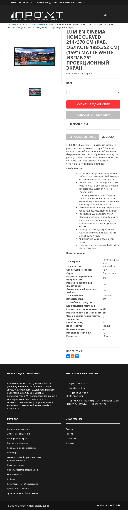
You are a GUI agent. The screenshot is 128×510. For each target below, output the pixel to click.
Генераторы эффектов (17, 443)
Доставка (108, 136)
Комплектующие (14, 474)
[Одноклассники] (72, 356)
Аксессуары (12, 452)
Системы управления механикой (22, 470)
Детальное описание (82, 136)
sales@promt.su (77, 388)
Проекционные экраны (18, 488)
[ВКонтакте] (68, 356)
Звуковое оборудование (18, 433)
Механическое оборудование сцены (24, 457)
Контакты (70, 443)
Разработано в (103, 505)
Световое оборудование (18, 429)
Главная (69, 429)
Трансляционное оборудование (22, 493)
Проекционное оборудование (21, 448)
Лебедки (11, 479)
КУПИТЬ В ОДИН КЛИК (93, 104)
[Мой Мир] (77, 356)
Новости (70, 433)
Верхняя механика (16, 460)
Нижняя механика (15, 465)
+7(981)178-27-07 (78, 383)
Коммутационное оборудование (22, 484)
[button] (107, 15)
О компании (71, 438)
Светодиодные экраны (17, 438)
